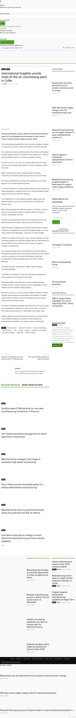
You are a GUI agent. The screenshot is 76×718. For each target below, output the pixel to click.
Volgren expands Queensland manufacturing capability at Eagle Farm (63, 596)
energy (21, 330)
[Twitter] (73, 48)
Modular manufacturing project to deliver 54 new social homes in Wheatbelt (38, 598)
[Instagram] (66, 48)
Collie (15, 330)
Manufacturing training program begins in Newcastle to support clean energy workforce (62, 183)
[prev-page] (2, 545)
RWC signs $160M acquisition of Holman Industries (38, 358)
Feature (54, 325)
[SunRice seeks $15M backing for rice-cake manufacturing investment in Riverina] (25, 396)
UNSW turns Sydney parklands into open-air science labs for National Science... (37, 623)
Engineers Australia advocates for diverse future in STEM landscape (12, 358)
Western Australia (30, 332)
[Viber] (34, 88)
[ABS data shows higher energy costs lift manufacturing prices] (63, 101)
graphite (27, 330)
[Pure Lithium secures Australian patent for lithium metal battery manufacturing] (25, 472)
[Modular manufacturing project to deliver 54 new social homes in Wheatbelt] (38, 588)
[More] (43, 88)
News (8, 69)
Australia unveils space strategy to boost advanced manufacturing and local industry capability (22, 538)
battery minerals (6, 330)
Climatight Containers (62, 245)
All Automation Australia (59, 283)
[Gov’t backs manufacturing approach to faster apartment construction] (25, 422)
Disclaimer (3, 28)
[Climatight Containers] (63, 238)
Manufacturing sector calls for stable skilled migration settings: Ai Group (62, 579)
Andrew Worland (11, 328)
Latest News (57, 69)
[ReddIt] (29, 88)
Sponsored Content (58, 323)
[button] (72, 61)
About (12, 659)
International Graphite (8, 332)
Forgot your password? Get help (10, 26)
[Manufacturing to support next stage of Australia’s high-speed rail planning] (25, 447)
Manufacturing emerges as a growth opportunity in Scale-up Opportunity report (37, 574)
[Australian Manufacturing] (11, 54)
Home (3, 66)
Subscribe (56, 222)
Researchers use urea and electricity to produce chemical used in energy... (62, 87)
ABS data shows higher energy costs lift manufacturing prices (62, 110)
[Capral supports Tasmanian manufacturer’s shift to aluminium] (63, 148)
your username (5, 13)
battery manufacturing (39, 328)
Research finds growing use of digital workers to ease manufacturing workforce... (63, 134)
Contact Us (67, 659)
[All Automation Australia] (63, 275)
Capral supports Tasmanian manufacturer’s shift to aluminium (62, 158)
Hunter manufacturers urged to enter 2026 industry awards (62, 564)
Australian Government (25, 328)
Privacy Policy (58, 659)
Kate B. (5, 84)
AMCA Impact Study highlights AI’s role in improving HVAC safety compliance (62, 302)
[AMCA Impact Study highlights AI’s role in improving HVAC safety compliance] (63, 314)
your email (3, 39)
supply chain (20, 332)
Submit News (27, 659)
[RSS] (70, 48)
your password (5, 20)
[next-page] (3, 545)
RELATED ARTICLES (10, 385)
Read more (57, 345)
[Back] (0, 3)
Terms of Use (48, 659)
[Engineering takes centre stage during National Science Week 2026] (38, 638)
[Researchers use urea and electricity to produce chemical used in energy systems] (63, 76)
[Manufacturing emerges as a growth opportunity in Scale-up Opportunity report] (38, 564)
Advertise (19, 659)
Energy (8, 66)
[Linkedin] (68, 48)
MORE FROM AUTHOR (32, 385)
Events (54, 569)
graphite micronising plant (39, 330)
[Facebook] (63, 48)
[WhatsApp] (38, 88)
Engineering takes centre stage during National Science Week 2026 (38, 646)
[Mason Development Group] (63, 256)
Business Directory (60, 231)
